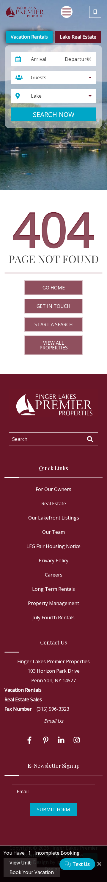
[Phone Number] (95, 12)
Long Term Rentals (53, 589)
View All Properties (54, 345)
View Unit (20, 862)
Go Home (54, 287)
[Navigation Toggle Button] (67, 12)
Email (23, 791)
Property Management (53, 603)
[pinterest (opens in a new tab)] (46, 740)
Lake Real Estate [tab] (78, 37)
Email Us (53, 721)
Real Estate (53, 503)
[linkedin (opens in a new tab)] (61, 740)
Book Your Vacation (32, 872)
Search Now (53, 114)
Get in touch (53, 306)
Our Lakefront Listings (53, 517)
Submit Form (53, 809)
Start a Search (53, 324)
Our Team (53, 532)
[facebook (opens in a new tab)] (30, 740)
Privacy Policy (53, 560)
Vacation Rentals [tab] (29, 37)
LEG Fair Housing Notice (53, 546)
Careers (53, 574)
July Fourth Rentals (53, 617)
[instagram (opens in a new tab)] (77, 740)
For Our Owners (53, 489)
